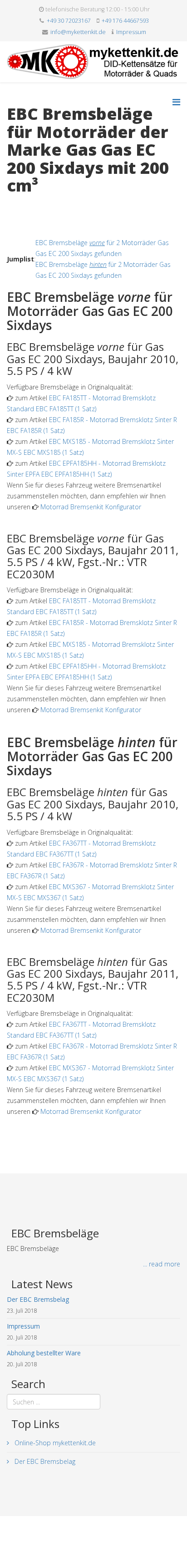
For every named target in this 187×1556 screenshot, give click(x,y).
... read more (161, 1264)
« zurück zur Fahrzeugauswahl (50, 204)
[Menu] (176, 102)
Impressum (131, 32)
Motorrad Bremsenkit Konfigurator (90, 506)
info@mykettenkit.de (78, 32)
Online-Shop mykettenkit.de (54, 1442)
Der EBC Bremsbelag (44, 1461)
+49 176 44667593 (125, 21)
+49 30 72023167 (69, 21)
